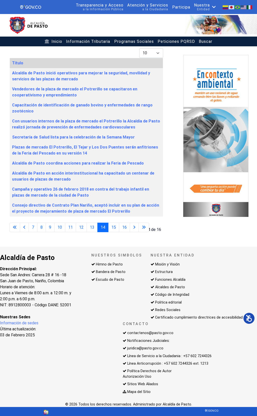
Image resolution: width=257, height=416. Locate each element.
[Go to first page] (15, 227)
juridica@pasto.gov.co (145, 348)
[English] (244, 7)
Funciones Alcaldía (170, 280)
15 (113, 227)
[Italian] (250, 7)
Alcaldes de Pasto (170, 287)
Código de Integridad (172, 295)
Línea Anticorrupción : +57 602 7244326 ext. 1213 (167, 363)
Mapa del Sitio (139, 392)
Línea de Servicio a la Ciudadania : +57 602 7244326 (169, 356)
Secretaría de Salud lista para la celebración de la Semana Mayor (73, 137)
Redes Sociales (167, 310)
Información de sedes (19, 323)
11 (70, 227)
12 (81, 227)
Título (17, 63)
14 (103, 227)
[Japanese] (232, 7)
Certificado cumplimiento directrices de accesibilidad (199, 317)
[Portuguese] (238, 7)
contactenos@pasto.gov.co (150, 333)
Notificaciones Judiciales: (148, 341)
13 (92, 227)
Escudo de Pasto (110, 280)
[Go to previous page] (24, 227)
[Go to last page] (144, 227)
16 (124, 227)
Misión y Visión (167, 264)
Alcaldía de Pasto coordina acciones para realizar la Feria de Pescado (78, 163)
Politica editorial (168, 302)
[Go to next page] (134, 227)
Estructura (164, 272)
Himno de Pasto (109, 264)
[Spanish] (226, 7)
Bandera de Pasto (110, 272)
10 (59, 227)
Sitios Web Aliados (142, 384)
